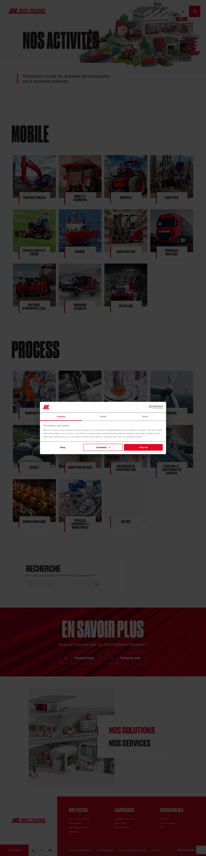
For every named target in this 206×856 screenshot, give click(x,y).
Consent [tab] (61, 416)
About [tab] (145, 416)
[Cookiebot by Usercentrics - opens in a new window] (150, 407)
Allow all (143, 447)
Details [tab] (103, 416)
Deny (62, 447)
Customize (101, 447)
